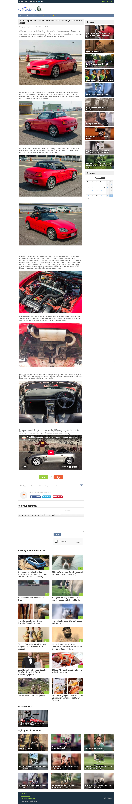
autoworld (54, 486)
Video (29, 16)
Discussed (33, 1)
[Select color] (46, 515)
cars (59, 486)
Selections (36, 16)
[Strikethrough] (28, 515)
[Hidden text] (49, 515)
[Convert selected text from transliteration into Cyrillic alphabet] (56, 515)
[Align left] (32, 515)
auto (49, 486)
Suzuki (33, 486)
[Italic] (22, 515)
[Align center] (35, 515)
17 (88, 193)
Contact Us (24, 793)
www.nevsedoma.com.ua (28, 798)
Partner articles (25, 796)
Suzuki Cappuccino (41, 486)
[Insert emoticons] (42, 515)
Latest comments (49, 16)
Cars (27, 27)
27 (101, 196)
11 (93, 190)
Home (21, 1)
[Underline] (25, 515)
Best (26, 1)
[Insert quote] (53, 515)
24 (88, 196)
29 (107, 196)
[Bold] (19, 515)
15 (107, 190)
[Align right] (38, 515)
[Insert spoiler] (59, 515)
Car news (32, 27)
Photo (22, 16)
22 (107, 193)
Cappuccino (26, 486)
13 (101, 190)
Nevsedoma (33, 10)
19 (97, 193)
